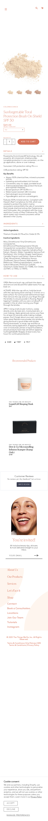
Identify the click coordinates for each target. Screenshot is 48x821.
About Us (12, 569)
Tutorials (12, 622)
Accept (11, 803)
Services (11, 583)
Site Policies (31, 643)
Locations (12, 613)
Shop (10, 597)
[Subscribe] (36, 555)
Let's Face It (13, 590)
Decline (11, 809)
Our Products (14, 576)
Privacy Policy (36, 797)
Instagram (13, 627)
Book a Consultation (18, 608)
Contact (12, 604)
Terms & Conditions (15, 643)
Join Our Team (15, 618)
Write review (24, 484)
